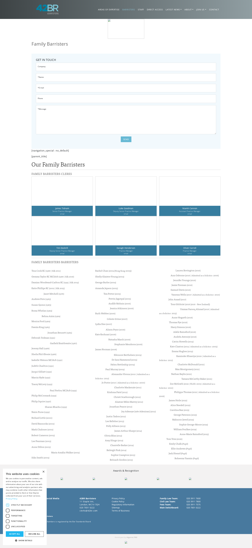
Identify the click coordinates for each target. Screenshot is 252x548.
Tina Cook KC (46, 271)
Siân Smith (40, 457)
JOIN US (200, 9)
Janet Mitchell (54, 293)
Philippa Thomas (189, 394)
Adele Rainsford (184, 332)
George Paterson (185, 414)
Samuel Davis (181, 290)
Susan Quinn (41, 305)
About (188, 9)
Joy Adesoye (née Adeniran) (138, 411)
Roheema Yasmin (187, 458)
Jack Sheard (178, 453)
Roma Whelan (42, 310)
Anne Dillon (41, 447)
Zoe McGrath (187, 385)
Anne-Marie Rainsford (194, 434)
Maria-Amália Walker (65, 452)
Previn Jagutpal (120, 298)
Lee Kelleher (114, 421)
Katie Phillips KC (48, 288)
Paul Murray (115, 369)
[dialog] (25, 507)
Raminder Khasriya (187, 358)
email (62, 214)
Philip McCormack (44, 395)
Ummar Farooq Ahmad (189, 311)
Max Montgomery (187, 369)
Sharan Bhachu (56, 407)
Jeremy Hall (40, 348)
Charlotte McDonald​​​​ (191, 364)
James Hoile (178, 400)
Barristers (128, 9)
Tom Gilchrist (190, 304)
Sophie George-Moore (193, 424)
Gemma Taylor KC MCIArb (53, 276)
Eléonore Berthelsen (127, 355)
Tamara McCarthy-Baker (196, 379)
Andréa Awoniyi (185, 336)
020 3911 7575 (194, 504)
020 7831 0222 (87, 507)
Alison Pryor (115, 329)
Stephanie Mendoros (128, 344)
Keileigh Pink (116, 450)
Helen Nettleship (123, 364)
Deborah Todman (43, 337)
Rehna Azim (51, 316)
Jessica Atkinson (122, 308)
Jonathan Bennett (60, 332)
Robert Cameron (43, 435)
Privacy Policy (118, 498)
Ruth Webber (105, 313)
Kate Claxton (193, 346)
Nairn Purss (41, 412)
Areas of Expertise (108, 9)
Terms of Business (121, 510)
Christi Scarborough (127, 397)
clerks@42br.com (89, 510)
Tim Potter (112, 293)
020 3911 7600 (194, 498)
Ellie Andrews (181, 448)
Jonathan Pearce (121, 406)
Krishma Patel (117, 392)
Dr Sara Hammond (124, 359)
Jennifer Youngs (184, 280)
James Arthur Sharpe (128, 431)
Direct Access (155, 9)
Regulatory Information (123, 504)
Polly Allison (115, 426)
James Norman (106, 349)
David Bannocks (43, 424)
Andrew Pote (41, 299)
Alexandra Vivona (122, 376)
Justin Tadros (116, 416)
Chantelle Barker (122, 445)
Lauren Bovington (188, 270)
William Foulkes (185, 429)
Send (126, 139)
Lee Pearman (41, 441)
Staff (141, 9)
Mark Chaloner (42, 429)
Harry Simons (181, 327)
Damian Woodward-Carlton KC (55, 282)
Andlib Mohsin (119, 303)
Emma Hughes (182, 351)
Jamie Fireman (182, 285)
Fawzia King (41, 327)
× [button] (43, 472)
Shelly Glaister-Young (109, 276)
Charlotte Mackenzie (127, 387)
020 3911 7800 (194, 501)
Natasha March (119, 339)
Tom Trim (174, 439)
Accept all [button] (14, 534)
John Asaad (177, 299)
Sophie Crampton (123, 455)
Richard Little (42, 418)
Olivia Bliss (113, 435)
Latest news (173, 9)
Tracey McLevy (42, 384)
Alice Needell (180, 405)
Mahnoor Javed (183, 419)
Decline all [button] (34, 534)
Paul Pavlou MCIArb (63, 390)
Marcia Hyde (41, 377)
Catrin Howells (183, 341)
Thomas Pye (178, 322)
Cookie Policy (118, 501)
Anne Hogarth (182, 317)
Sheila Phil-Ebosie (44, 354)
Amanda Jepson (106, 288)
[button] (25, 540)
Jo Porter (123, 382)
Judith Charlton (43, 366)
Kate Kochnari (105, 334)
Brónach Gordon (121, 459)
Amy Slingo (114, 440)
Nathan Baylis (181, 374)
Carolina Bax (179, 410)
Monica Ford (41, 321)
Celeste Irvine (117, 319)
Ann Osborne (195, 275)
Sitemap (116, 507)
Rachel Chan (113, 271)
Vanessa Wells (195, 294)
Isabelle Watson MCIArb (47, 360)
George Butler (105, 282)
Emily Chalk (178, 443)
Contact (214, 9)
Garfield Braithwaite (63, 343)
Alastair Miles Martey (129, 402)
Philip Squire (41, 401)
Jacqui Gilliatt (42, 371)
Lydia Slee (103, 324)
